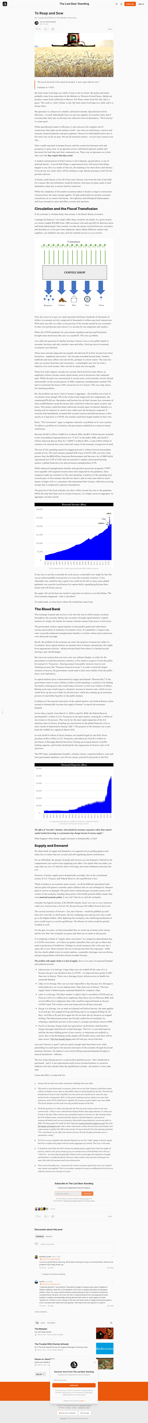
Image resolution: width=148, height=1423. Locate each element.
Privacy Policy (81, 1395)
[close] (95, 1362)
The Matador (41, 1329)
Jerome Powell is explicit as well (92, 1123)
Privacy (68, 1408)
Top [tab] (37, 1323)
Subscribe (130, 4)
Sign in (141, 4)
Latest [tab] (43, 1323)
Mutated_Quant (45, 1256)
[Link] (31, 208)
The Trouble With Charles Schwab (52, 1344)
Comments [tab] (40, 1236)
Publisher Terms (85, 1405)
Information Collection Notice (73, 1201)
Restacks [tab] (49, 1236)
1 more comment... (41, 1312)
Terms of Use (66, 1392)
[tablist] (44, 1236)
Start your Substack (68, 1413)
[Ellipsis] (112, 1256)
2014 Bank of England (47, 1126)
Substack (63, 1418)
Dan (40, 1281)
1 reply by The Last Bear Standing (53, 1274)
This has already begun (60, 1039)
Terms (74, 1408)
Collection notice (84, 1408)
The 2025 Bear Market (43, 1332)
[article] (74, 1333)
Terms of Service (87, 1390)
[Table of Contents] (2, 711)
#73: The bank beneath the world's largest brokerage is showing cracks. (61, 1347)
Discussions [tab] (51, 1323)
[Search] (116, 4)
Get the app (84, 1413)
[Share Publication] (121, 4)
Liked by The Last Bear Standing (51, 1259)
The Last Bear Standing (48, 22)
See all (39, 1374)
